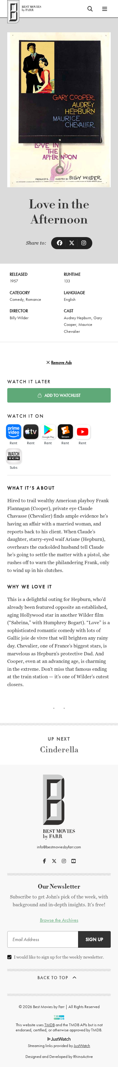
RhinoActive (83, 1056)
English (70, 299)
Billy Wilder (19, 317)
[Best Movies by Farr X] (54, 861)
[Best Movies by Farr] (24, 9)
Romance (33, 299)
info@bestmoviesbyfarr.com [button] (59, 847)
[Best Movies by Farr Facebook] (44, 861)
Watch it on (25, 416)
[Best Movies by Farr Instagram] (64, 861)
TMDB (49, 1024)
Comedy (17, 299)
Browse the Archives (59, 920)
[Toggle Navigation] (105, 9)
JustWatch (82, 1045)
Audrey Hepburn (77, 317)
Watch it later (29, 381)
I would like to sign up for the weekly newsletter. (59, 957)
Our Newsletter (59, 886)
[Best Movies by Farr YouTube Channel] (73, 861)
